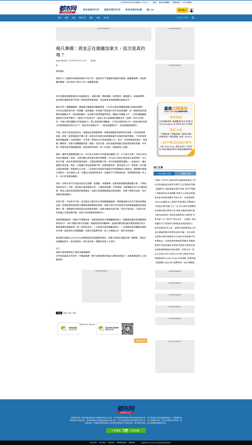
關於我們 (93, 442)
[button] (193, 18)
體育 (91, 17)
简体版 (179, 17)
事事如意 (176, 2)
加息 (81, 82)
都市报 (93, 60)
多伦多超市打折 (91, 9)
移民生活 (82, 17)
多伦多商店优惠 (133, 9)
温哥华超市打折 (112, 9)
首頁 (59, 17)
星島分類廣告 (164, 2)
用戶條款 (102, 442)
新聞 (66, 17)
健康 (98, 17)
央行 (64, 78)
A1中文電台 (187, 2)
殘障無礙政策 (121, 442)
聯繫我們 (132, 442)
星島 (154, 2)
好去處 (106, 17)
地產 (73, 17)
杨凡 (74, 313)
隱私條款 (111, 442)
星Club (150, 9)
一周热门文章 (185, 173)
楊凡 (58, 248)
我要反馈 (142, 340)
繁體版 (186, 17)
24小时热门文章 (164, 173)
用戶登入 (182, 10)
